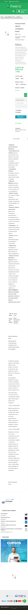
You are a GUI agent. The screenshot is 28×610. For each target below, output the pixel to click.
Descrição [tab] (16, 138)
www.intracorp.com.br (14, 302)
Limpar (17, 90)
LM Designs (8, 501)
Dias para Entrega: (19, 39)
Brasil (6, 1)
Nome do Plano (19, 82)
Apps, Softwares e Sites (10, 16)
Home (2, 16)
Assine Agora (25, 95)
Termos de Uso (18, 607)
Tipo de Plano (19, 76)
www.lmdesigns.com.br (14, 386)
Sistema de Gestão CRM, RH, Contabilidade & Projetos (12, 18)
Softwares (19, 16)
